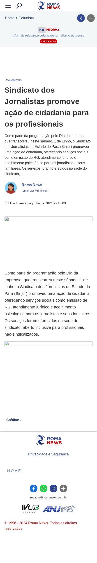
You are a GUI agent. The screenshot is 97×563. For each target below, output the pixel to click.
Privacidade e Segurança (48, 454)
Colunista (26, 18)
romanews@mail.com (35, 190)
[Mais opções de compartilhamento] (91, 18)
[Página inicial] (48, 440)
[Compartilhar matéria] (81, 18)
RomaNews (13, 80)
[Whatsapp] (43, 488)
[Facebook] (33, 488)
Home (10, 18)
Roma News (32, 185)
